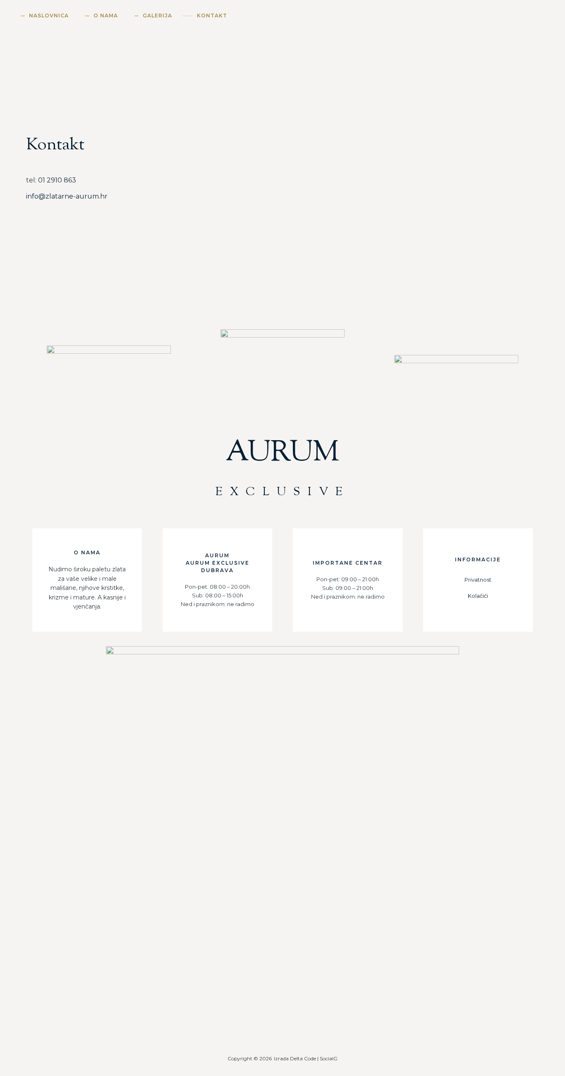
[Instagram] (266, 1020)
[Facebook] (298, 1020)
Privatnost (477, 579)
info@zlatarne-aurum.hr (67, 196)
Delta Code (303, 1058)
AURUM (282, 467)
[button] (546, 16)
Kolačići (478, 595)
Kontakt (212, 15)
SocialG (329, 1058)
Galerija (157, 15)
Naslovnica (49, 15)
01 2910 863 (57, 180)
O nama (105, 15)
